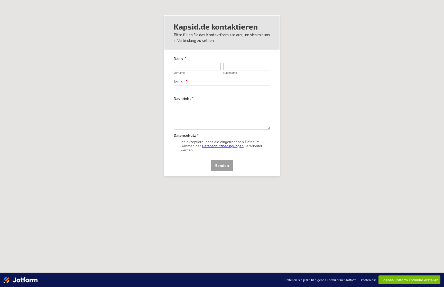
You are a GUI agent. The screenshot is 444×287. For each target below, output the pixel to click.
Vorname (179, 72)
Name (180, 58)
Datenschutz (186, 135)
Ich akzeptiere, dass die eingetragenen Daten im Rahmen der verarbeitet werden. (221, 146)
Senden (222, 165)
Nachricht (183, 98)
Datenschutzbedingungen (223, 146)
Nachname (230, 72)
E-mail (180, 81)
